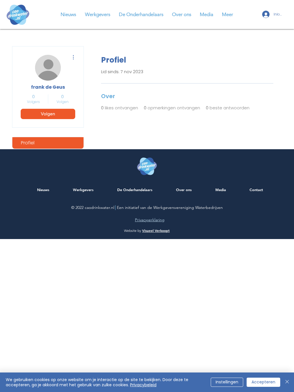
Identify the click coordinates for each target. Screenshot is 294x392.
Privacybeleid (143, 385)
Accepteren (263, 382)
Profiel (27, 142)
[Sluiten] (287, 382)
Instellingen (227, 382)
